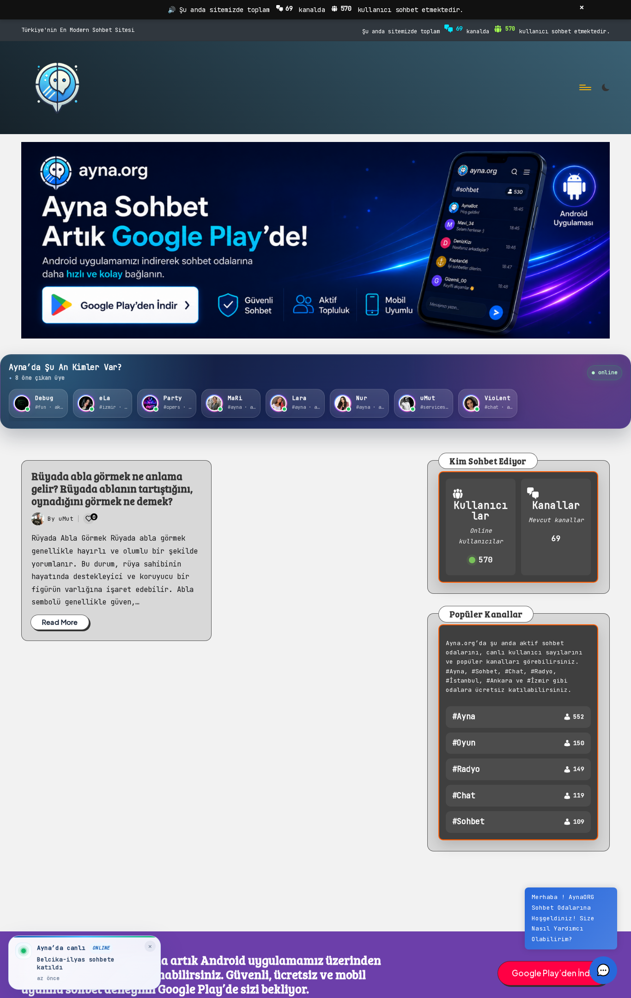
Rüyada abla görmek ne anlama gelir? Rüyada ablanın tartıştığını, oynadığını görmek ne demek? (112, 488)
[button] (603, 970)
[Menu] (584, 88)
